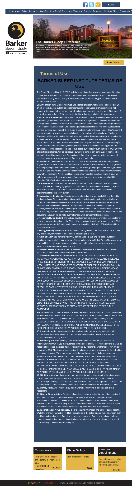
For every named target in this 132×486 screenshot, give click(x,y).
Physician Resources (93, 11)
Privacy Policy (34, 483)
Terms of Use (50, 483)
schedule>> (118, 470)
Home (11, 11)
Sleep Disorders (46, 11)
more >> (56, 467)
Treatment (77, 11)
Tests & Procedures (63, 11)
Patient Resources (30, 11)
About (17, 11)
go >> (89, 468)
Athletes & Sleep (111, 11)
